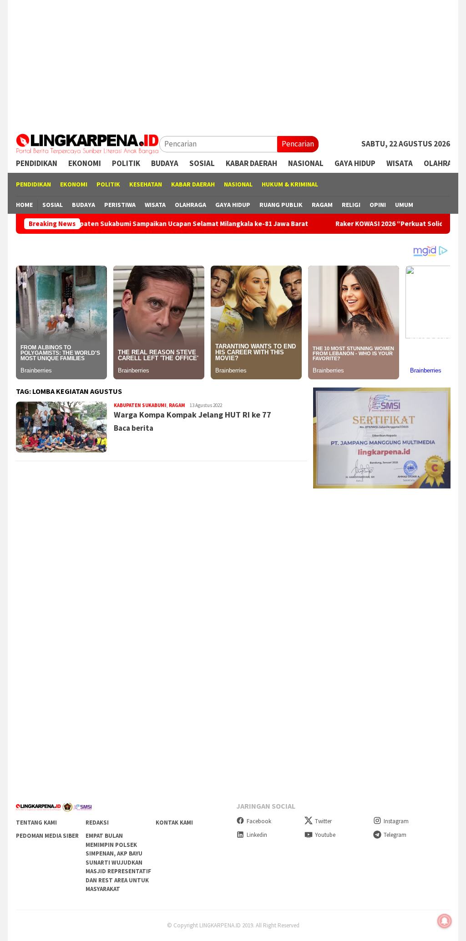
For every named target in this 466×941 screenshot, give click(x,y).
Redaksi (97, 822)
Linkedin (257, 835)
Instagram (396, 821)
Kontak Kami (174, 822)
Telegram (395, 835)
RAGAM (177, 405)
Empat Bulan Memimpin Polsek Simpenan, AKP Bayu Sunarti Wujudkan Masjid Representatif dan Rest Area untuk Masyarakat (118, 862)
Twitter (323, 821)
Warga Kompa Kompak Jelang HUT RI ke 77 (192, 414)
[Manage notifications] (444, 921)
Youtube (325, 835)
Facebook (259, 821)
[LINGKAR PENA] (87, 143)
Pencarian (298, 144)
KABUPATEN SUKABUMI (140, 405)
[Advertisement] (233, 63)
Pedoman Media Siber (47, 836)
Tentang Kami (36, 822)
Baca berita (133, 428)
